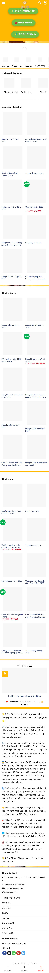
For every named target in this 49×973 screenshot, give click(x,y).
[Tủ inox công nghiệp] (36, 635)
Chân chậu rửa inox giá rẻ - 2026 (12, 616)
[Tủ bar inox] (36, 529)
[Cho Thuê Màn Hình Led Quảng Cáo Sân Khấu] (12, 447)
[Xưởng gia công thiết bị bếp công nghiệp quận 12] (12, 635)
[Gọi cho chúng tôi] (14, 953)
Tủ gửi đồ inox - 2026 (34, 173)
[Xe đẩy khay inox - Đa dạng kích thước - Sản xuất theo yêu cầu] (12, 529)
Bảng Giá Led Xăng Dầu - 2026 (12, 278)
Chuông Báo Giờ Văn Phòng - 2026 (10, 174)
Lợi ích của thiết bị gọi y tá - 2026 (24, 696)
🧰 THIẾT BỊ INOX (23, 23)
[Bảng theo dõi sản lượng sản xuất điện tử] (12, 227)
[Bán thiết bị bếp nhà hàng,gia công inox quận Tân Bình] (36, 261)
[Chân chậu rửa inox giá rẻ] (12, 599)
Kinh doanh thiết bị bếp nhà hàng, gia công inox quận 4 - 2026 (35, 617)
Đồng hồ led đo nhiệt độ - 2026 (35, 360)
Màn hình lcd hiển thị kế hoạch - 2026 (11, 360)
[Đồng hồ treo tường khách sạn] (36, 447)
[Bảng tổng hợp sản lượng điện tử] (36, 123)
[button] (3, 3)
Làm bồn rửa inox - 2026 (11, 581)
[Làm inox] (36, 495)
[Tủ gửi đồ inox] (36, 157)
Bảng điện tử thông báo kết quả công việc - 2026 (35, 396)
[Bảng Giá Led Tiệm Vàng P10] (12, 379)
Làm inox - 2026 (32, 511)
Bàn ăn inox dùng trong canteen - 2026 (11, 512)
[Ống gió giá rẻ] (36, 191)
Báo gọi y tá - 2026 (33, 243)
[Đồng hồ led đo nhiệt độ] (36, 343)
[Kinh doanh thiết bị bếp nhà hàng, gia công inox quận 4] (36, 599)
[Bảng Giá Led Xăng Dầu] (12, 261)
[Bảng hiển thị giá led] (12, 411)
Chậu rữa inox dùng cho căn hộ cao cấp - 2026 (35, 582)
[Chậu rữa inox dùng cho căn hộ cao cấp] (36, 565)
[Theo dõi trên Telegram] (23, 953)
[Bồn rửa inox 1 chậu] (12, 123)
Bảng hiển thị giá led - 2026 (10, 426)
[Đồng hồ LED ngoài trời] (36, 413)
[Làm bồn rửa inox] (12, 565)
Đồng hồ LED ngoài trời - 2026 (35, 430)
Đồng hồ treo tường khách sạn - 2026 (36, 464)
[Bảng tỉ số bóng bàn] (12, 309)
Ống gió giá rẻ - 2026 (34, 207)
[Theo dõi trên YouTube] (18, 953)
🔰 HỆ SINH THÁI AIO (25, 34)
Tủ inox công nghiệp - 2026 (34, 652)
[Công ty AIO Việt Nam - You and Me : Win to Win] (24, 4)
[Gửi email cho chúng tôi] (9, 953)
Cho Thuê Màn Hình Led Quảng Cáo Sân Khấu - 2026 (11, 465)
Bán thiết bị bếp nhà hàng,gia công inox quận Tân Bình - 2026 (35, 279)
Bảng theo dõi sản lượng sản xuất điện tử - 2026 (11, 244)
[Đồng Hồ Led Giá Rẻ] (36, 309)
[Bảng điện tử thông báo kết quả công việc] (36, 379)
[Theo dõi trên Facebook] (4, 953)
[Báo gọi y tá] (36, 227)
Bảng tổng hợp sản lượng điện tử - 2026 (36, 140)
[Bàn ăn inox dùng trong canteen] (12, 495)
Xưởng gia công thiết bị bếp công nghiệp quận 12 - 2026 (12, 653)
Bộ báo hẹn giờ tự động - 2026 (11, 208)
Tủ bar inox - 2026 (33, 545)
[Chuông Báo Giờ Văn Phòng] (12, 157)
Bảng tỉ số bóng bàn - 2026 (10, 326)
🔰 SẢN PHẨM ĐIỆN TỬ (23, 11)
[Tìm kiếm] (39, 2)
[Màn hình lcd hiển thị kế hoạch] (12, 343)
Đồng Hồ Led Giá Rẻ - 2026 (34, 326)
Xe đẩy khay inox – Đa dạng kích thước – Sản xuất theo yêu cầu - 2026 (11, 547)
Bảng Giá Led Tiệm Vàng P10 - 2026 (11, 396)
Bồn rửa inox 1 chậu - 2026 (10, 140)
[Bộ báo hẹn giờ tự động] (12, 191)
